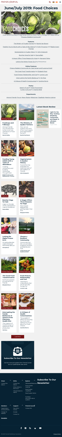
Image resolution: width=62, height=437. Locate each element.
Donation (4, 418)
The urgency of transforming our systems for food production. (8, 326)
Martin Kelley (6, 135)
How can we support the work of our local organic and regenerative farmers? (26, 130)
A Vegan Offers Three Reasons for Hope (25, 58)
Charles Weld (37, 89)
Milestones (34, 97)
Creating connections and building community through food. (8, 170)
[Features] (26, 112)
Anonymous (6, 247)
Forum (19, 97)
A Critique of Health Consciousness (25, 81)
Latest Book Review (46, 107)
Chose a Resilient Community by (20, 68)
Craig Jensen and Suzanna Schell (25, 251)
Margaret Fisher (45, 58)
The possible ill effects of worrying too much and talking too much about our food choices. (26, 322)
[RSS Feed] (30, 428)
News (24, 97)
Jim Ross (43, 78)
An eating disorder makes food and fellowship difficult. (9, 244)
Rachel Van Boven (42, 43)
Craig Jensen (35, 68)
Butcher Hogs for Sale (26, 55)
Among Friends (11, 97)
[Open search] (49, 2)
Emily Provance (42, 47)
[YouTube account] (40, 428)
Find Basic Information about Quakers (30, 398)
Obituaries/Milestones (31, 383)
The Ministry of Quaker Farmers (24, 43)
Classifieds (41, 97)
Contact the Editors (4, 384)
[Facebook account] (21, 428)
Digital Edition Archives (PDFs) (5, 409)
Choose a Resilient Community (31, 37)
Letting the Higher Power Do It (26, 61)
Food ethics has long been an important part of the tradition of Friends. (25, 168)
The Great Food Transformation (25, 71)
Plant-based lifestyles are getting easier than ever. (26, 208)
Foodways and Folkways (8, 124)
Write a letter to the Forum (17, 387)
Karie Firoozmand (36, 87)
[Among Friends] (8, 112)
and (40, 68)
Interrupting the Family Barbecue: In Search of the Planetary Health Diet (9, 316)
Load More (18, 336)
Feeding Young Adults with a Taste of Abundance (19, 47)
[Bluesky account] (35, 428)
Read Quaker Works (30, 393)
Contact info (28, 408)
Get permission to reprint (18, 391)
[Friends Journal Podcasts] (25, 428)
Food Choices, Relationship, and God (25, 74)
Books (28, 97)
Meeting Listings (50, 97)
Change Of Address (4, 412)
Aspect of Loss (24, 87)
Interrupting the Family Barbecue (27, 78)
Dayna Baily (39, 55)
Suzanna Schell (47, 68)
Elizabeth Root (42, 71)
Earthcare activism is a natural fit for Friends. (8, 281)
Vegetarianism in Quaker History (25, 52)
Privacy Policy (57, 434)
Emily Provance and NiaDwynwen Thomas (8, 175)
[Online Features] (26, 225)
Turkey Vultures (25, 89)
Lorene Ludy (44, 74)
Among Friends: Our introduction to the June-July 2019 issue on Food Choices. (9, 130)
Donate (15, 412)
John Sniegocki (42, 52)
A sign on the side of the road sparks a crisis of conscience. (9, 205)
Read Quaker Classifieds (28, 390)
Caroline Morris (43, 81)
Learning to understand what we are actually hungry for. (26, 284)
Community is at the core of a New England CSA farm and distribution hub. (26, 245)
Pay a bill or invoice (16, 409)
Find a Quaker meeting (29, 386)
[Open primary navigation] (60, 2)
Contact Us (16, 414)
